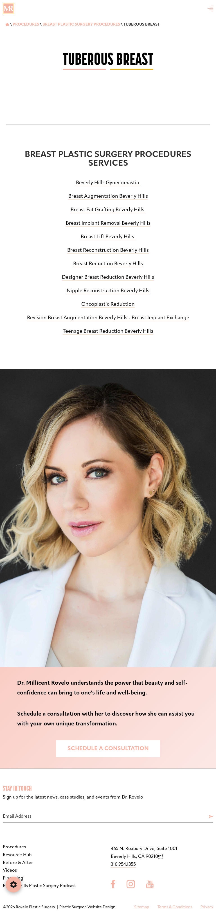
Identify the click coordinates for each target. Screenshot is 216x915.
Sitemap (141, 907)
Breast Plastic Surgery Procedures (81, 25)
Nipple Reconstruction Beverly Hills (108, 291)
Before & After (18, 863)
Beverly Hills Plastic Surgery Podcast (39, 886)
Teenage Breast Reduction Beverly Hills (108, 331)
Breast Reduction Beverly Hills (108, 264)
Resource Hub (17, 855)
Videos (10, 870)
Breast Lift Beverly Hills (108, 237)
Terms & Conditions (175, 907)
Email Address (17, 816)
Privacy (207, 907)
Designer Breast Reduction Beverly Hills (108, 277)
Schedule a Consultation (108, 749)
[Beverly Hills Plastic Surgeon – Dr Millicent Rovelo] (8, 8)
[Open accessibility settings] (13, 884)
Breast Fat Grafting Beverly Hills (108, 210)
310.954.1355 (123, 864)
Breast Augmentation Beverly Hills (108, 196)
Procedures (26, 25)
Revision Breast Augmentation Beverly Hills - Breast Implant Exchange (108, 318)
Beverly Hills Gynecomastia (108, 183)
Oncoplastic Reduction (108, 304)
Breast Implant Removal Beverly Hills (108, 223)
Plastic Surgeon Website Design (87, 907)
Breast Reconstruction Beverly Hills (108, 250)
